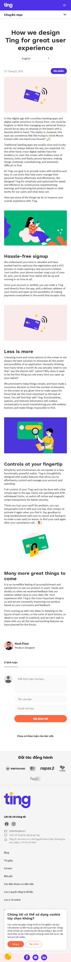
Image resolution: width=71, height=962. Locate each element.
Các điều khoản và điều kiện (19, 884)
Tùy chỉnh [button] (34, 944)
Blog (6, 852)
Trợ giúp (8, 860)
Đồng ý (15, 944)
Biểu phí (8, 876)
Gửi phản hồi (40, 718)
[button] (59, 70)
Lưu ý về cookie (17, 937)
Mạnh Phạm (22, 643)
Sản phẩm (58, 71)
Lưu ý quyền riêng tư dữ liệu (18, 892)
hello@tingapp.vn (17, 830)
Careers (8, 868)
